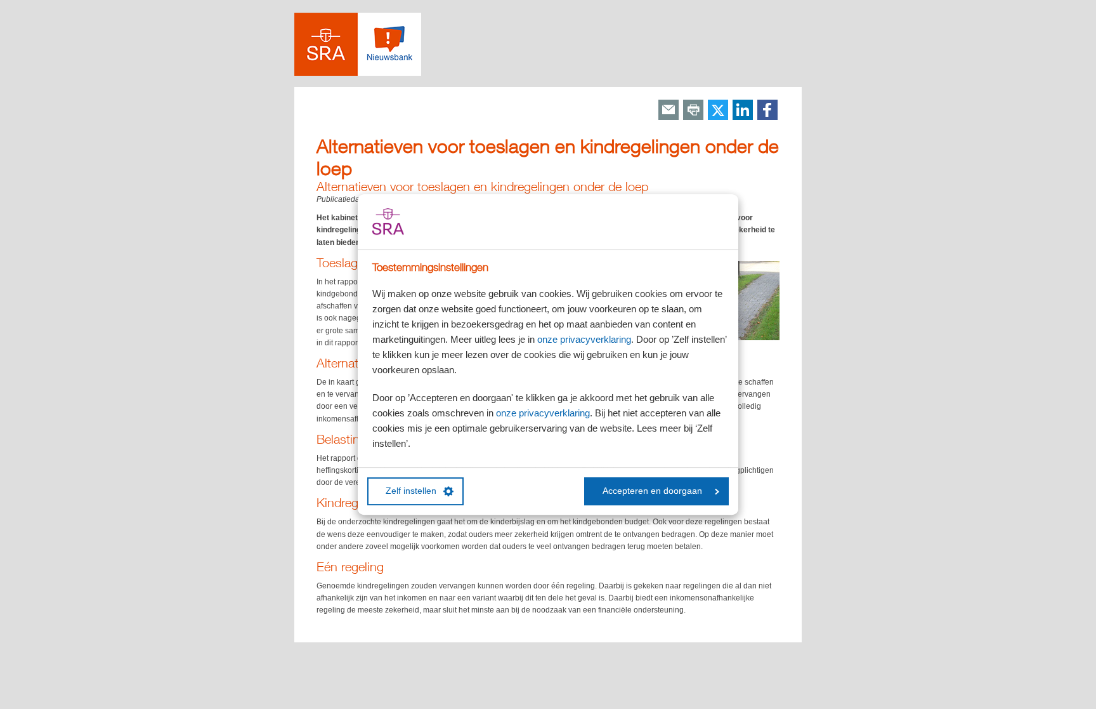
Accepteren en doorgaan (652, 491)
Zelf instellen (411, 491)
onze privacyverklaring (584, 339)
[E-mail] (668, 111)
